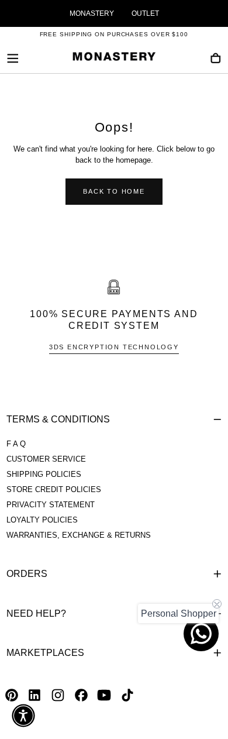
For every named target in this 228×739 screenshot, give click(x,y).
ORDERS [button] (26, 574)
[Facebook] (81, 695)
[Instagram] (57, 695)
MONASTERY (92, 13)
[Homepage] (114, 58)
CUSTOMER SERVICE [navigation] (46, 459)
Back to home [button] (114, 191)
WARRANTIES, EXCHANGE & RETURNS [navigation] (78, 535)
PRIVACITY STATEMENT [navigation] (50, 505)
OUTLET (145, 13)
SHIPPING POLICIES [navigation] (43, 474)
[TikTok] (127, 695)
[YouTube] (104, 695)
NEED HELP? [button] (36, 613)
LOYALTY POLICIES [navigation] (42, 520)
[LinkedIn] (34, 695)
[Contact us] (201, 633)
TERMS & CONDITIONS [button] (58, 419)
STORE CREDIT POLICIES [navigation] (53, 490)
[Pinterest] (11, 695)
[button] (12, 58)
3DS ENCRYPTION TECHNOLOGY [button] (114, 346)
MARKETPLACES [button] (45, 653)
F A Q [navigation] (16, 444)
